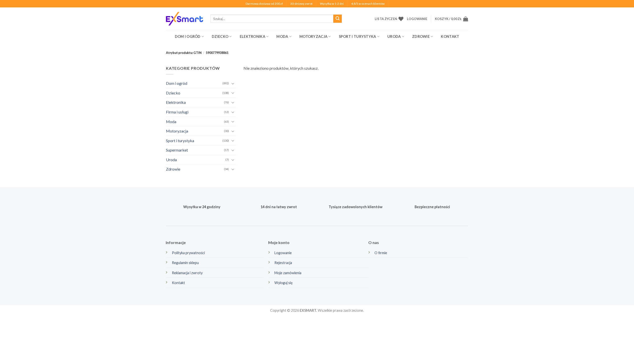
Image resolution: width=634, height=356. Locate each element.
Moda (282, 36)
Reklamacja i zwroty (187, 273)
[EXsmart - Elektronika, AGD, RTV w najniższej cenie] (184, 18)
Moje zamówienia (287, 273)
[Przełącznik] (233, 83)
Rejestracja (283, 263)
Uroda (394, 36)
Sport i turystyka (357, 36)
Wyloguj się (283, 283)
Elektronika (252, 36)
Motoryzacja (313, 36)
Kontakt (450, 36)
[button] (417, 18)
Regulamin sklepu (185, 263)
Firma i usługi (177, 112)
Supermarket (177, 150)
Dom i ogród (188, 36)
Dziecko (220, 36)
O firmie (380, 253)
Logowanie (283, 253)
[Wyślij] (337, 19)
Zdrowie (421, 36)
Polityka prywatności (188, 253)
